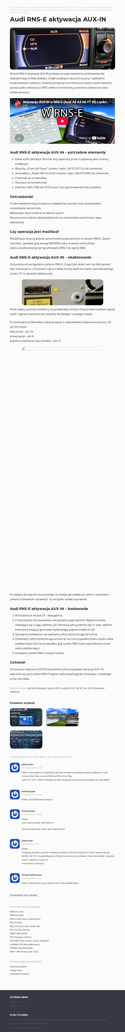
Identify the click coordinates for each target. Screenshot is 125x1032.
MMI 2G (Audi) (16, 911)
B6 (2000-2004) (18, 10)
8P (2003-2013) (64, 7)
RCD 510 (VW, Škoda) (20, 929)
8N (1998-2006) (48, 7)
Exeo (77, 10)
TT (112, 10)
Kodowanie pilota (18, 966)
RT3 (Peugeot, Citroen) (20, 937)
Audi (109, 7)
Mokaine (19, 1028)
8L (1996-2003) (33, 7)
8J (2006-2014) (17, 7)
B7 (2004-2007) (35, 10)
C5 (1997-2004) (51, 10)
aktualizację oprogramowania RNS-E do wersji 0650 (54, 248)
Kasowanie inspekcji (19, 974)
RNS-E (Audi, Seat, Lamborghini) (25, 919)
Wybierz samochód (19, 1002)
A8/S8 (103, 7)
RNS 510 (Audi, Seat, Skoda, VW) (25, 926)
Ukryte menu (16, 970)
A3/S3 (79, 7)
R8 (104, 10)
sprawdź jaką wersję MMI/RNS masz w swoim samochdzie (59, 243)
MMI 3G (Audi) (16, 915)
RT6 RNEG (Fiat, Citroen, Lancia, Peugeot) (29, 940)
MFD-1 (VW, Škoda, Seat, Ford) (24, 951)
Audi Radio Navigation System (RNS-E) (44, 688)
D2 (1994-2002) (66, 10)
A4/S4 (86, 7)
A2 (74, 7)
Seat (108, 10)
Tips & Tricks (81, 688)
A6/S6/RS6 (94, 7)
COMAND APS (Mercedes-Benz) (25, 944)
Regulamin (15, 1005)
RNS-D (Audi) (16, 922)
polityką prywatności (39, 1023)
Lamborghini (95, 10)
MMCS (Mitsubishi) (19, 933)
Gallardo (84, 10)
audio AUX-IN (68, 688)
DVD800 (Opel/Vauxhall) (21, 948)
